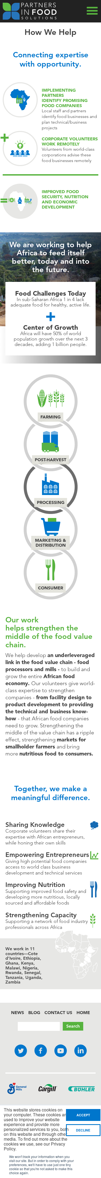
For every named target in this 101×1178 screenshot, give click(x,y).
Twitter (20, 1051)
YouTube (60, 1051)
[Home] (30, 11)
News (17, 1012)
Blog (34, 1012)
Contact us (58, 1012)
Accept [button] (83, 1115)
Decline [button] (83, 1130)
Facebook (40, 1051)
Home (83, 1012)
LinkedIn (80, 1051)
